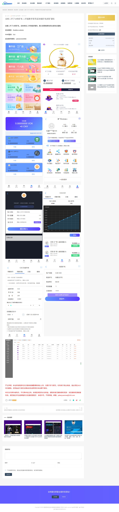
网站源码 (16, 9)
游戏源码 (56, 3)
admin (10, 400)
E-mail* (33, 463)
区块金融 (21, 9)
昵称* (6, 463)
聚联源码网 (10, 9)
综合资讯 (83, 3)
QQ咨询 (102, 50)
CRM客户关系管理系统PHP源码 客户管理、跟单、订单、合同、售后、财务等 (73, 437)
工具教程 (76, 3)
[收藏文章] (70, 400)
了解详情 (64, 496)
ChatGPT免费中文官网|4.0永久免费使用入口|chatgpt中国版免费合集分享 (106, 70)
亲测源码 (63, 3)
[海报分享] (80, 400)
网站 (59, 463)
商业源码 (32, 3)
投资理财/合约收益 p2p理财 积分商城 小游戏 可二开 (69, 410)
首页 (18, 3)
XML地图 (75, 507)
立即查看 (55, 496)
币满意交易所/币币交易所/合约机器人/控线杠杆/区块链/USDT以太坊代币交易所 (33, 437)
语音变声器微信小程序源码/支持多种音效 (14, 410)
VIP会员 (82, 507)
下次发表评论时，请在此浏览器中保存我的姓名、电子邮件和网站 (24, 470)
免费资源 (70, 3)
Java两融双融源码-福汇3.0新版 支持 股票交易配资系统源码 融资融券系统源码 (53, 437)
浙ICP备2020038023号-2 (60, 509)
